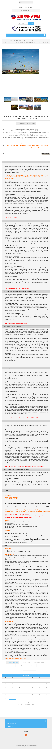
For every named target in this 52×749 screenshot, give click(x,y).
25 (19, 694)
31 (12, 698)
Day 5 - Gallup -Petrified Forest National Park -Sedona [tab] (15, 368)
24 (12, 694)
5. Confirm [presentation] (31, 665)
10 (12, 687)
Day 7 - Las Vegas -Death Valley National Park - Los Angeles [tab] (16, 469)
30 (5, 698)
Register (21, 7)
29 (46, 694)
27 (32, 694)
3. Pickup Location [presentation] (39, 662)
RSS (26, 735)
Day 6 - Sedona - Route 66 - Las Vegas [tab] (12, 420)
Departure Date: (19, 670)
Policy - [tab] (5, 545)
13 (32, 687)
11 (19, 687)
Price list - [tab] (6, 490)
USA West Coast (28, 704)
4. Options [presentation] (20, 665)
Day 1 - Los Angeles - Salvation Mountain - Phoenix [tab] (14, 162)
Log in (25, 7)
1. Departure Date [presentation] (13, 662)
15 (46, 687)
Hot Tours (20, 704)
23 (5, 694)
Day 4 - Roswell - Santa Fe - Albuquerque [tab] (12, 326)
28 (39, 694)
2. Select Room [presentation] (26, 662)
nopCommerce (28, 746)
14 (39, 687)
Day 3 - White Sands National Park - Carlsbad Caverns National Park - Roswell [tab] (20, 291)
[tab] (12, 662)
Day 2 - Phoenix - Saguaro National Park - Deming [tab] (14, 220)
